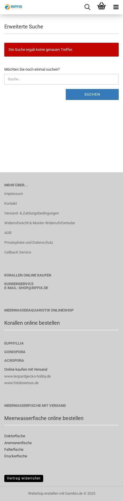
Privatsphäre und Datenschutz (28, 242)
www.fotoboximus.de (21, 383)
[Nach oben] (107, 492)
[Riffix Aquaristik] (11, 7)
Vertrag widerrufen (24, 478)
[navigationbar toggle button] (116, 7)
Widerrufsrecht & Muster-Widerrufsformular (39, 223)
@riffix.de (38, 288)
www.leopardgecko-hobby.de (27, 376)
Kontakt (10, 203)
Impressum (13, 193)
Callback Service (17, 252)
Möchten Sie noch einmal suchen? (32, 69)
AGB (7, 233)
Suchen (92, 94)
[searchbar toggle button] (87, 7)
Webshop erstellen (43, 493)
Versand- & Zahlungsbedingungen (31, 213)
